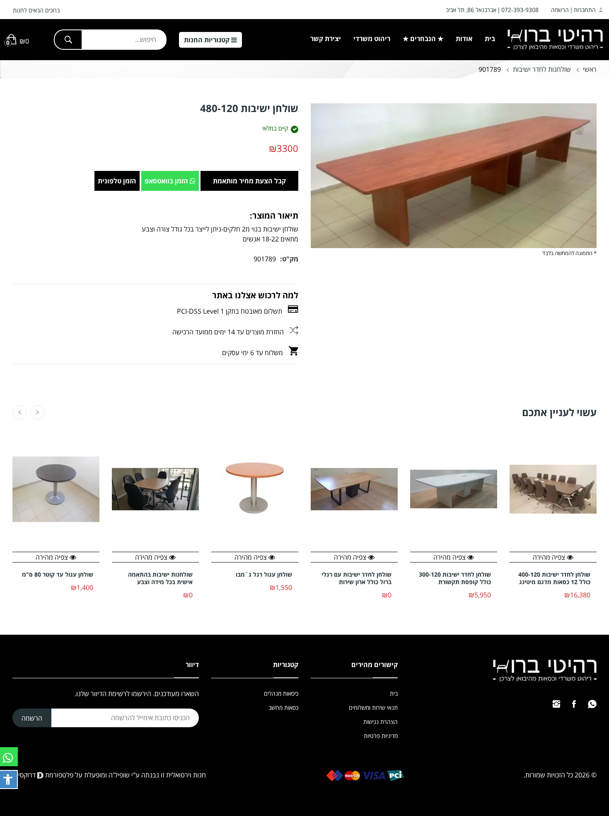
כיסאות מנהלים (281, 693)
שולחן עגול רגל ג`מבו (264, 574)
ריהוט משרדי (371, 38)
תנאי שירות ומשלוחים (373, 707)
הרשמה (560, 10)
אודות (464, 38)
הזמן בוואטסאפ (167, 180)
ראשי (590, 69)
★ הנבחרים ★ (423, 38)
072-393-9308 (520, 10)
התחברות (585, 10)
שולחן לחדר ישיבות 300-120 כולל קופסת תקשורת (455, 578)
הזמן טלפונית (117, 180)
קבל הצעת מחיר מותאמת (249, 180)
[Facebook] (574, 704)
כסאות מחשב (283, 707)
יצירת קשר (325, 38)
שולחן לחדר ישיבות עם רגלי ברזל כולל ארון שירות (356, 578)
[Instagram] (556, 704)
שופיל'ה (119, 774)
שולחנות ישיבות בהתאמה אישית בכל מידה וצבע (160, 578)
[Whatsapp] (592, 704)
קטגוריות (207, 39)
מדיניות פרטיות (381, 736)
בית (490, 38)
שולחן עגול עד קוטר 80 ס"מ (57, 574)
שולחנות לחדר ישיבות (542, 69)
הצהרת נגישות (380, 722)
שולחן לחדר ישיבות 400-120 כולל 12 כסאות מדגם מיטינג (554, 578)
